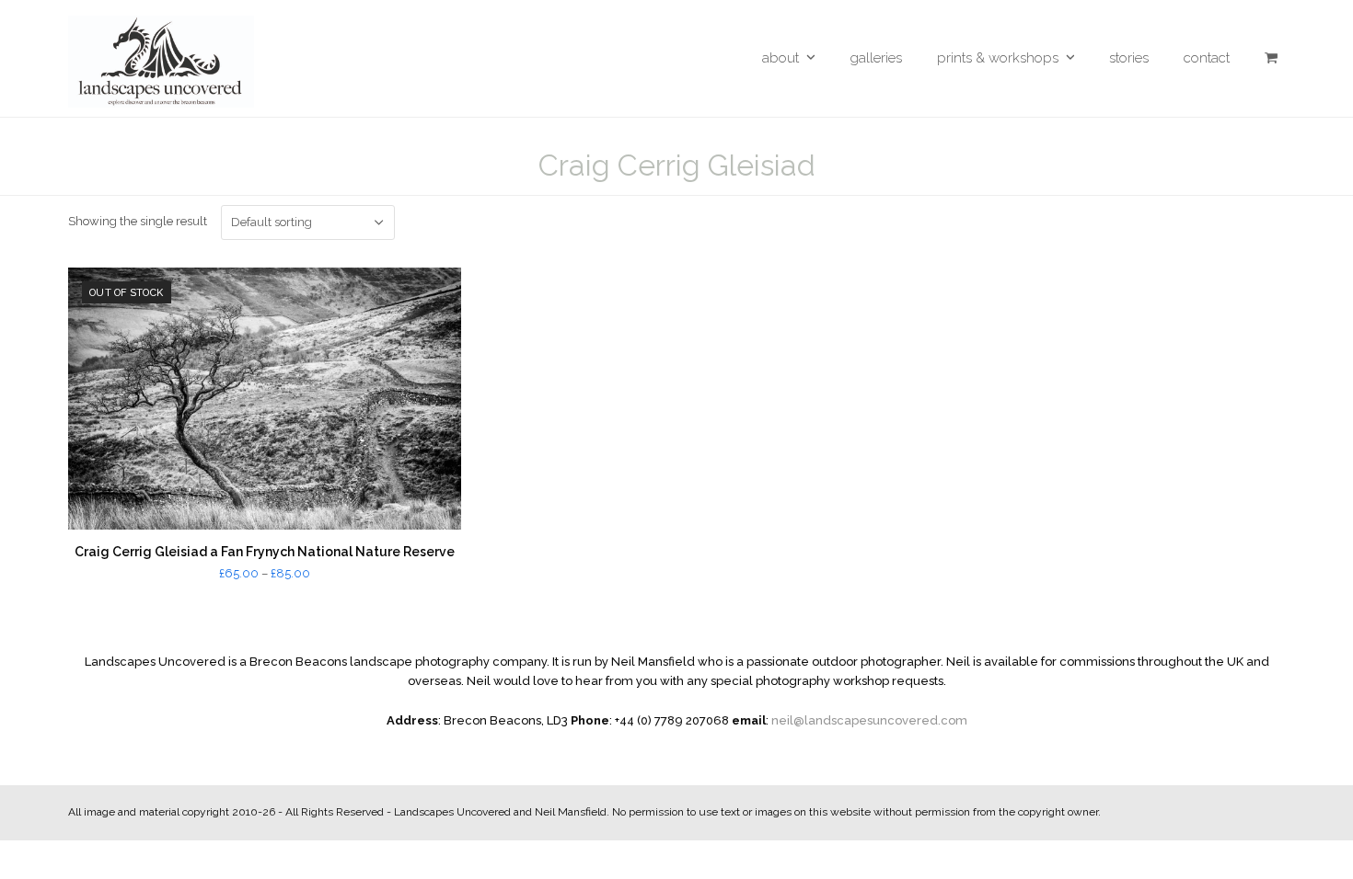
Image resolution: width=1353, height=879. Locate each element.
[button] (1271, 58)
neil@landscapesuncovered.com (869, 720)
